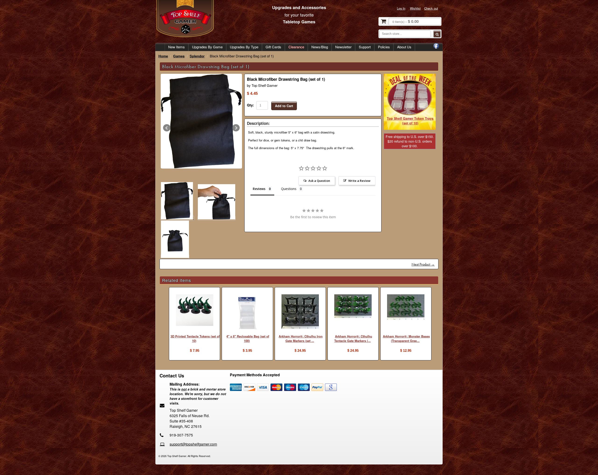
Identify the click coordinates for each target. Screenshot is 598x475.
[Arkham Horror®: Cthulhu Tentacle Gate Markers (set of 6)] (353, 307)
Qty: (250, 105)
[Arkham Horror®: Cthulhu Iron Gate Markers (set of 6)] (300, 312)
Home (163, 56)
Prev (167, 128)
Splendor (197, 56)
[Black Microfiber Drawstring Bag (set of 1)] (201, 121)
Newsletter (343, 46)
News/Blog (319, 46)
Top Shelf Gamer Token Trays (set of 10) (410, 120)
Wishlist (415, 8)
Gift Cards (273, 46)
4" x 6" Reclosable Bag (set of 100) (247, 338)
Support (365, 46)
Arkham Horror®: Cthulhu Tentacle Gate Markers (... (353, 338)
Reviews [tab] (259, 188)
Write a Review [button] (359, 181)
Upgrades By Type (244, 46)
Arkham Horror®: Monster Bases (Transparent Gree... (406, 338)
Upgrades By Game (207, 46)
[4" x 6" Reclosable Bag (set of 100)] (247, 314)
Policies (384, 46)
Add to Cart (284, 105)
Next (236, 128)
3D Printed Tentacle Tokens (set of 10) (195, 338)
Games (179, 56)
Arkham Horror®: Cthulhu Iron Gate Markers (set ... (301, 338)
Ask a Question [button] (319, 181)
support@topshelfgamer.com (193, 444)
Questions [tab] (288, 188)
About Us (404, 46)
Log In (401, 8)
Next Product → (423, 264)
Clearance (296, 46)
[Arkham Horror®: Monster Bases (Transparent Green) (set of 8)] (406, 308)
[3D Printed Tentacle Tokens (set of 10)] (194, 311)
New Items (176, 46)
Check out (431, 8)
